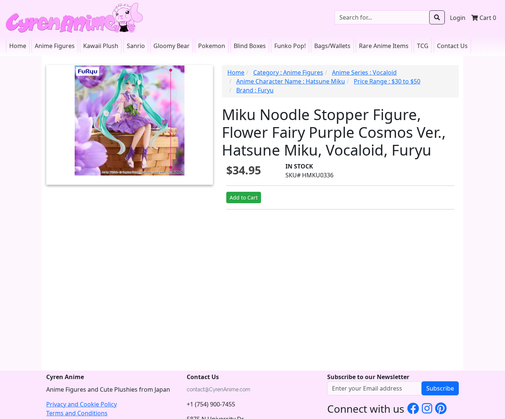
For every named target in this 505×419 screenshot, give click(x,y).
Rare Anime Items (384, 46)
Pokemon (211, 46)
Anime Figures (55, 46)
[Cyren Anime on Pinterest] (441, 408)
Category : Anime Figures (288, 72)
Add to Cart (244, 197)
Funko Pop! (290, 46)
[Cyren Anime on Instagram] (427, 408)
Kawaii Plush (100, 46)
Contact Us (452, 46)
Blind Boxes (250, 46)
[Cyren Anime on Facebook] (413, 408)
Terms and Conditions (77, 413)
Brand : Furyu (255, 90)
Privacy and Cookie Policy (81, 404)
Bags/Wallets (332, 46)
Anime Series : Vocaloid (364, 72)
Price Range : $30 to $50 (387, 81)
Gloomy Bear (171, 46)
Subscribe (440, 388)
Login (457, 18)
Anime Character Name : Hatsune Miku (290, 81)
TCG (422, 46)
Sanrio (136, 46)
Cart (487, 18)
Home (17, 46)
